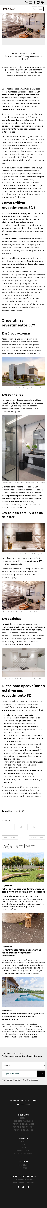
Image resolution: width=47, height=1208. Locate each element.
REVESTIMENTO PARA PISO (23, 1130)
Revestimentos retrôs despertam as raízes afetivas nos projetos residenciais (21, 953)
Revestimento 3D (16, 811)
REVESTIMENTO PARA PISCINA (23, 1127)
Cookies (23, 1168)
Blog (23, 1144)
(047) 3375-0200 (23, 1104)
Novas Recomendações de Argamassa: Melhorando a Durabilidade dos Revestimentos (23, 1016)
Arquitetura (17, 53)
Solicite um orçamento (23, 1153)
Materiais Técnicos (19, 1100)
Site (35, 1100)
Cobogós (23, 1118)
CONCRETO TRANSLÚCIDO (23, 1121)
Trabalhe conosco (23, 1150)
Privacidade (23, 1165)
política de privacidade (29, 1080)
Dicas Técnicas (29, 53)
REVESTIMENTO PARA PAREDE (23, 1124)
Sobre (23, 1141)
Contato (23, 1147)
